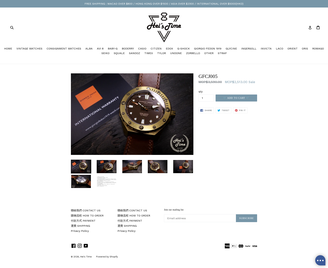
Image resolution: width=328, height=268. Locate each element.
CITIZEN (156, 48)
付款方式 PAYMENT (83, 220)
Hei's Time (86, 256)
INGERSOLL (248, 48)
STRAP (222, 53)
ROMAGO (318, 48)
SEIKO (105, 53)
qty (201, 91)
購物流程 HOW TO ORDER (87, 215)
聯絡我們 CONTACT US (85, 210)
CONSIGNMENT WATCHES (64, 48)
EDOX (169, 48)
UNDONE (176, 53)
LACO (279, 48)
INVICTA (266, 48)
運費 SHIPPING (80, 225)
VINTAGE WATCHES (29, 48)
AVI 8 (100, 48)
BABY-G (113, 48)
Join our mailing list (173, 209)
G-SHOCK (183, 48)
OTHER (209, 53)
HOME (8, 48)
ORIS (305, 48)
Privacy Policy (80, 231)
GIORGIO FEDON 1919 (207, 48)
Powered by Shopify (107, 256)
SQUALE (119, 53)
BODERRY (128, 48)
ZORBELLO (193, 53)
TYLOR (161, 53)
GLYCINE (231, 48)
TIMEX (148, 53)
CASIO (142, 48)
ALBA (89, 48)
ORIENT (293, 48)
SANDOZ (134, 53)
